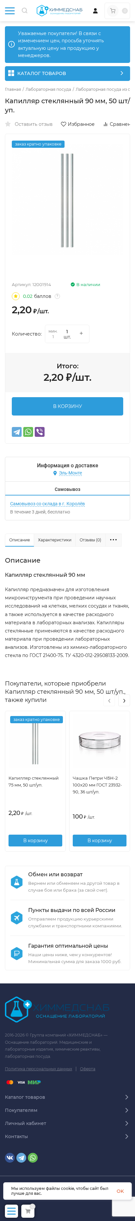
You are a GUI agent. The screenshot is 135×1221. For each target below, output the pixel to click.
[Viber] (40, 432)
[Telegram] (17, 432)
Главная (13, 89)
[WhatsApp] (28, 432)
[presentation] (109, 700)
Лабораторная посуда (48, 89)
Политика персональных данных (38, 1068)
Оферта (87, 1068)
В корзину (35, 840)
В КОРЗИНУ (67, 406)
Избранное (81, 124)
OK (120, 1191)
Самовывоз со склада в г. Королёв (47, 503)
